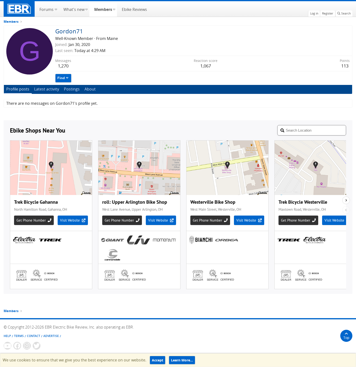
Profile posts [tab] (17, 89)
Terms (19, 336)
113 (344, 66)
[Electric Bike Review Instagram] (27, 346)
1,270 (63, 66)
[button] (56, 9)
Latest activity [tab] (46, 89)
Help (7, 336)
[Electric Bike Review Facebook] (17, 346)
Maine (112, 38)
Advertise (51, 336)
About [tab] (90, 89)
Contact (33, 336)
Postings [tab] (72, 89)
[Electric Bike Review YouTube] (7, 346)
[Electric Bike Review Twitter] (36, 346)
